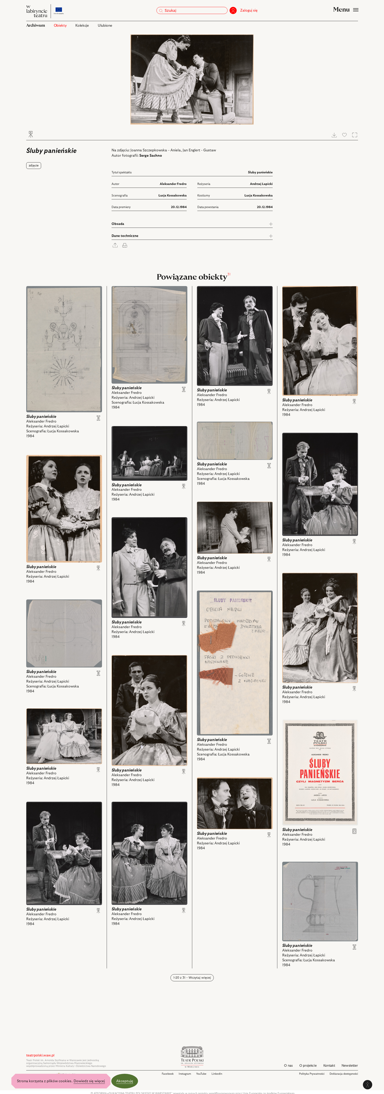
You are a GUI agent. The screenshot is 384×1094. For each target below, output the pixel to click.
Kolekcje (82, 25)
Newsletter (350, 1065)
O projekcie (308, 1065)
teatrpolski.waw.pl (40, 1055)
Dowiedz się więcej (89, 1081)
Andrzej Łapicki (261, 184)
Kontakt (329, 1065)
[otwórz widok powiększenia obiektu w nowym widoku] (192, 79)
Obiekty (60, 25)
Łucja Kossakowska (172, 195)
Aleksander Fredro (173, 184)
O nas (288, 1065)
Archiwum (35, 25)
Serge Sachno (150, 155)
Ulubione (105, 25)
